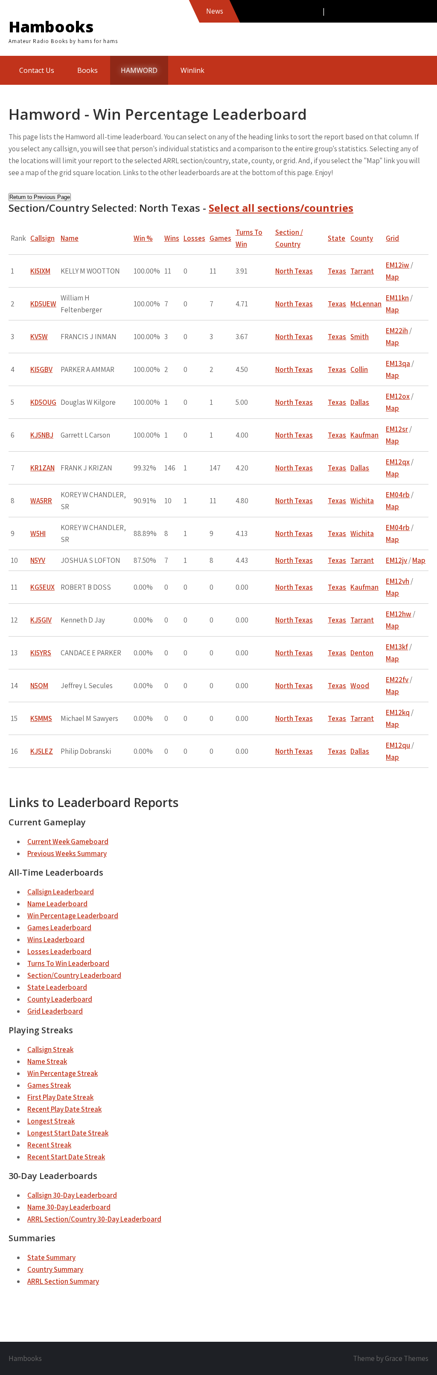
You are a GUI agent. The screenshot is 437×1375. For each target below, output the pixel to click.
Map (392, 277)
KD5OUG (43, 402)
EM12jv (396, 560)
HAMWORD (139, 70)
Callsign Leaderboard (60, 891)
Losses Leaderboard (59, 951)
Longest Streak (51, 1121)
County (361, 238)
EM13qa (398, 363)
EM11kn (397, 298)
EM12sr (397, 429)
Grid (392, 238)
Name (70, 238)
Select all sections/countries (281, 208)
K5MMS (41, 718)
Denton (361, 652)
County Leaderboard (59, 999)
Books (87, 70)
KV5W (39, 336)
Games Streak (49, 1085)
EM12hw (398, 614)
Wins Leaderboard (55, 939)
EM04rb (398, 494)
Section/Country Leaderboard (74, 975)
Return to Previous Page (39, 197)
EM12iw (397, 265)
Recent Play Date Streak (64, 1109)
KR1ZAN (42, 468)
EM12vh (397, 581)
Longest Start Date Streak (67, 1133)
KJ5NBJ (41, 435)
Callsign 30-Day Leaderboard (72, 1195)
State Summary (51, 1257)
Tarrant (362, 271)
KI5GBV (41, 369)
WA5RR (41, 500)
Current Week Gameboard (67, 841)
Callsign (42, 238)
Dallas (359, 402)
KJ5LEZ (41, 751)
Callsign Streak (50, 1049)
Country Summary (55, 1269)
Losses (194, 238)
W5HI (38, 533)
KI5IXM (40, 271)
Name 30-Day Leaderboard (69, 1207)
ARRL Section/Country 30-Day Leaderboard (94, 1219)
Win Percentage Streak (62, 1073)
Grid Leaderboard (55, 1011)
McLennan (366, 303)
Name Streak (47, 1061)
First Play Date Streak (60, 1097)
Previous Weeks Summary (67, 853)
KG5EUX (42, 587)
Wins (171, 238)
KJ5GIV (41, 620)
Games (220, 238)
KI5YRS (40, 652)
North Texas (294, 271)
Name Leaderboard (57, 903)
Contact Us (36, 70)
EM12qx (398, 462)
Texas (337, 271)
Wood (359, 685)
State (336, 238)
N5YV (37, 560)
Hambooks (51, 26)
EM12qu (398, 745)
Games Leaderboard (59, 927)
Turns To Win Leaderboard (68, 963)
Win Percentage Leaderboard (72, 915)
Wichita (362, 500)
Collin (359, 369)
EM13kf (397, 646)
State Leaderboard (57, 987)
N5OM (39, 685)
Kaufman (364, 435)
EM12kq (398, 712)
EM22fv (397, 679)
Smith (359, 336)
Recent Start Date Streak (66, 1157)
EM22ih (397, 330)
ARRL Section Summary (63, 1281)
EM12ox (398, 396)
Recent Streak (49, 1145)
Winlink (192, 70)
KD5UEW (43, 303)
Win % (143, 238)
